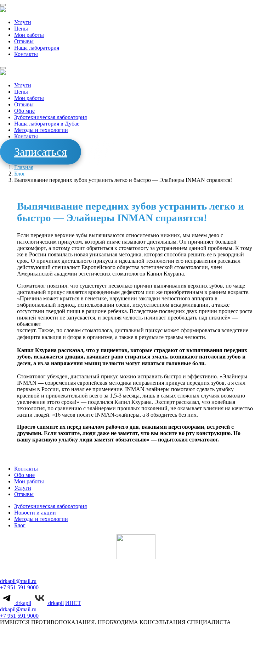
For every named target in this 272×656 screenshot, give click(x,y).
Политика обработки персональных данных (128, 642)
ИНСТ (73, 603)
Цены (21, 29)
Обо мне (24, 111)
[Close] (3, 68)
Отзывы (24, 41)
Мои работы (29, 35)
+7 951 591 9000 (19, 587)
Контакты (26, 54)
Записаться (40, 151)
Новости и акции (35, 513)
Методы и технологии (41, 130)
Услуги (22, 22)
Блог (20, 174)
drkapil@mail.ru (18, 581)
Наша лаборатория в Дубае (46, 124)
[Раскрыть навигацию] (3, 5)
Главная (23, 167)
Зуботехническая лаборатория (50, 117)
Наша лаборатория (36, 48)
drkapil (22, 603)
